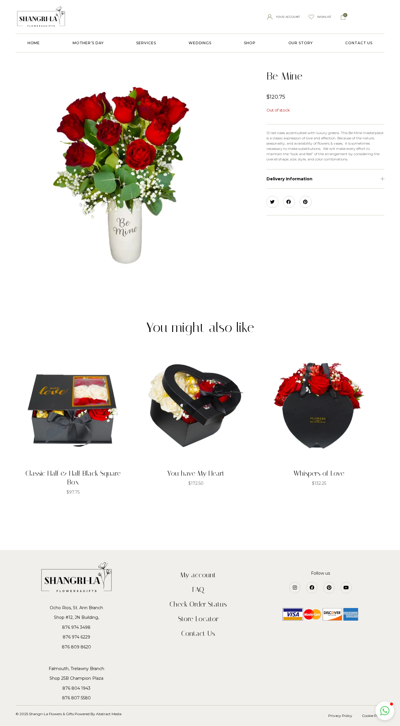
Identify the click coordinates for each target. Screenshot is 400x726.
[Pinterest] (328, 587)
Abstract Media (109, 714)
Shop (250, 43)
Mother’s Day (88, 43)
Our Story (300, 43)
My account (198, 575)
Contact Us (358, 43)
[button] (325, 179)
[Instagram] (294, 587)
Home (34, 43)
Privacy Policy (340, 715)
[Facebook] (311, 587)
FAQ (198, 589)
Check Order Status (198, 604)
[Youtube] (346, 587)
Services (146, 43)
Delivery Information (289, 179)
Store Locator (198, 619)
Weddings (200, 43)
